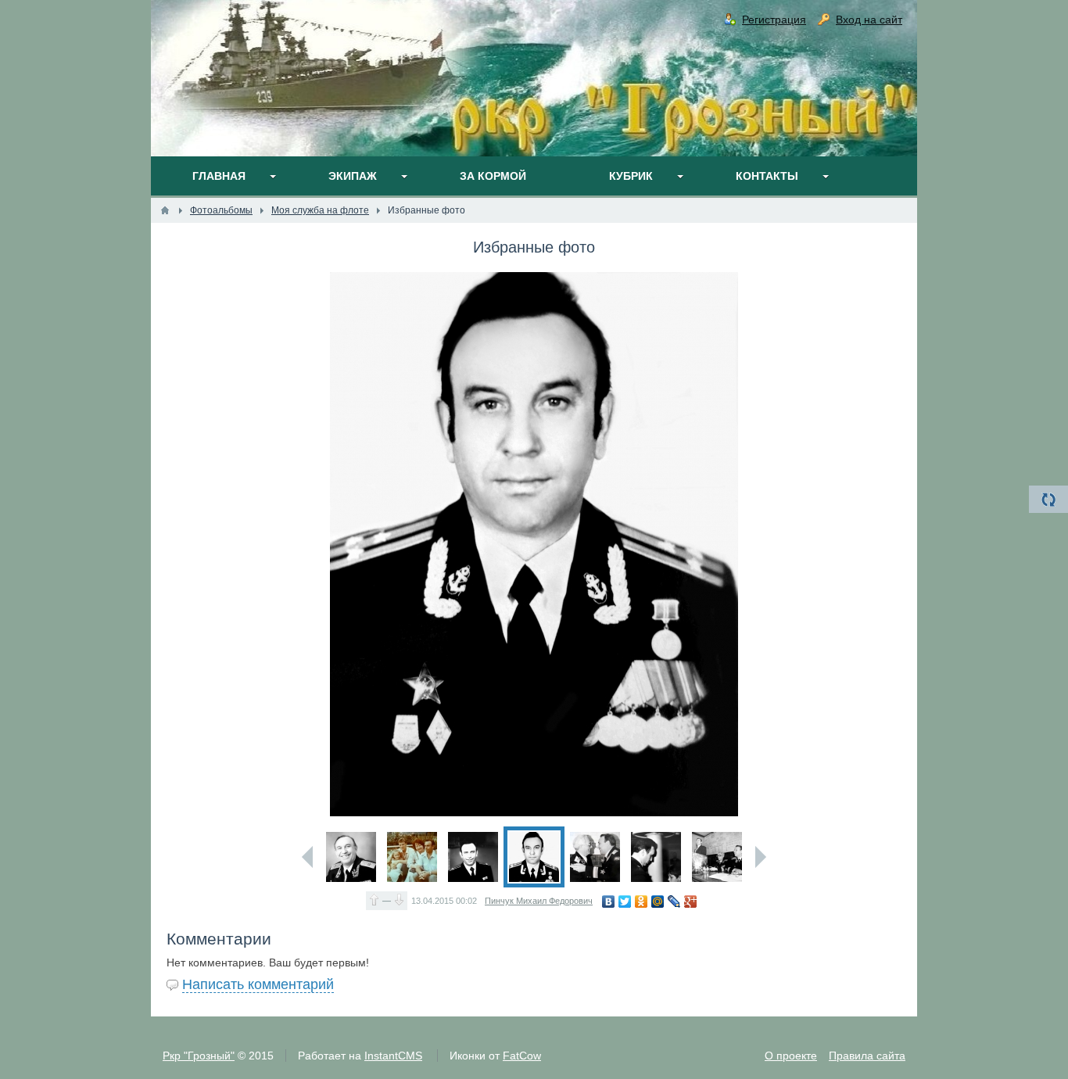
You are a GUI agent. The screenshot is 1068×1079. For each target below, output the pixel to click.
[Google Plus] (691, 901)
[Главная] (165, 210)
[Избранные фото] (351, 857)
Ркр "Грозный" (199, 1055)
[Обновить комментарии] (1048, 499)
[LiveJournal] (674, 901)
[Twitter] (625, 901)
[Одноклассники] (641, 901)
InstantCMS (393, 1055)
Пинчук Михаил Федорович (539, 900)
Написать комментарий (258, 984)
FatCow (522, 1055)
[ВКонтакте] (608, 901)
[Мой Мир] (658, 901)
